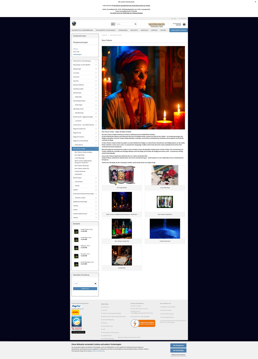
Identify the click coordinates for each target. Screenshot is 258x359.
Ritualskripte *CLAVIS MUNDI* (105, 30)
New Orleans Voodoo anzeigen (83, 152)
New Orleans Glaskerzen (82, 165)
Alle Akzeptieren (178, 345)
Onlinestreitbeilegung (108, 319)
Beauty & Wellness (78, 85)
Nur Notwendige (178, 350)
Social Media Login (108, 326)
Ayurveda (154, 30)
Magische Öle (77, 133)
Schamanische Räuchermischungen (83, 193)
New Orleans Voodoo (79, 149)
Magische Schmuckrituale (80, 141)
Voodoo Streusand (80, 171)
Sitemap (105, 323)
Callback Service (107, 335)
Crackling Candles (78, 89)
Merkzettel (183, 18)
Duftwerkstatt (77, 93)
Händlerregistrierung (178, 30)
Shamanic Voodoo (80, 197)
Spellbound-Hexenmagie (80, 201)
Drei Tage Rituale (79, 155)
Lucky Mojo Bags (79, 158)
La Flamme (78, 121)
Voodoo (75, 209)
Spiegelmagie (123, 30)
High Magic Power (78, 109)
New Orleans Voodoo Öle (82, 168)
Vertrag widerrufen (78, 332)
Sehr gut (75, 49)
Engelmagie (78, 97)
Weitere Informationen (178, 355)
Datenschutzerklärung (98, 351)
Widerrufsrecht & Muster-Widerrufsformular (114, 316)
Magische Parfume (78, 137)
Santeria (75, 190)
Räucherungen (77, 177)
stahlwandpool (77, 54)
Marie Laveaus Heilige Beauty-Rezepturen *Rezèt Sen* (83, 161)
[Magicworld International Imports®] (90, 23)
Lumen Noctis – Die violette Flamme (83, 125)
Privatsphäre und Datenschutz (111, 332)
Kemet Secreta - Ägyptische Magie (83, 117)
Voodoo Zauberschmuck (80, 213)
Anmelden (85, 288)
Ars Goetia (134, 30)
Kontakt (105, 310)
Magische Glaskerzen (79, 129)
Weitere (163, 30)
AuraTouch (144, 30)
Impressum (106, 307)
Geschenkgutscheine (79, 101)
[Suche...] (135, 24)
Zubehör (75, 217)
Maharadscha (79, 145)
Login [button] (174, 18)
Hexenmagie (78, 105)
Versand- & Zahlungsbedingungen (112, 313)
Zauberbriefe (78, 174)
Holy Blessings (79, 113)
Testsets (75, 205)
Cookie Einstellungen (108, 338)
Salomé (77, 185)
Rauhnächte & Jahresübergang (82, 30)
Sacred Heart (78, 181)
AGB (104, 329)
